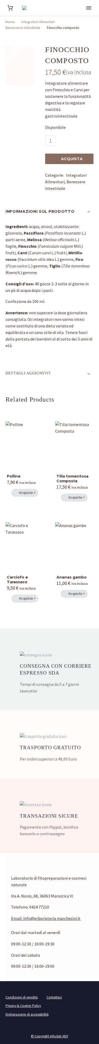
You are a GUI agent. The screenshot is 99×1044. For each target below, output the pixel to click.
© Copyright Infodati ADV (49, 1036)
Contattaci (54, 997)
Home (10, 21)
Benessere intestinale (23, 27)
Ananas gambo (71, 577)
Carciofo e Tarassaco (17, 579)
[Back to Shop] (90, 49)
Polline (14, 476)
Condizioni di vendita (22, 997)
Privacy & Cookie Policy (23, 1006)
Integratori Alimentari (38, 21)
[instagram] (23, 976)
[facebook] (13, 976)
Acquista (69, 158)
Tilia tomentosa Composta (72, 478)
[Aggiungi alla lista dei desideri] (88, 140)
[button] (24, 493)
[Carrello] (10, 8)
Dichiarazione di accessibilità (27, 1014)
